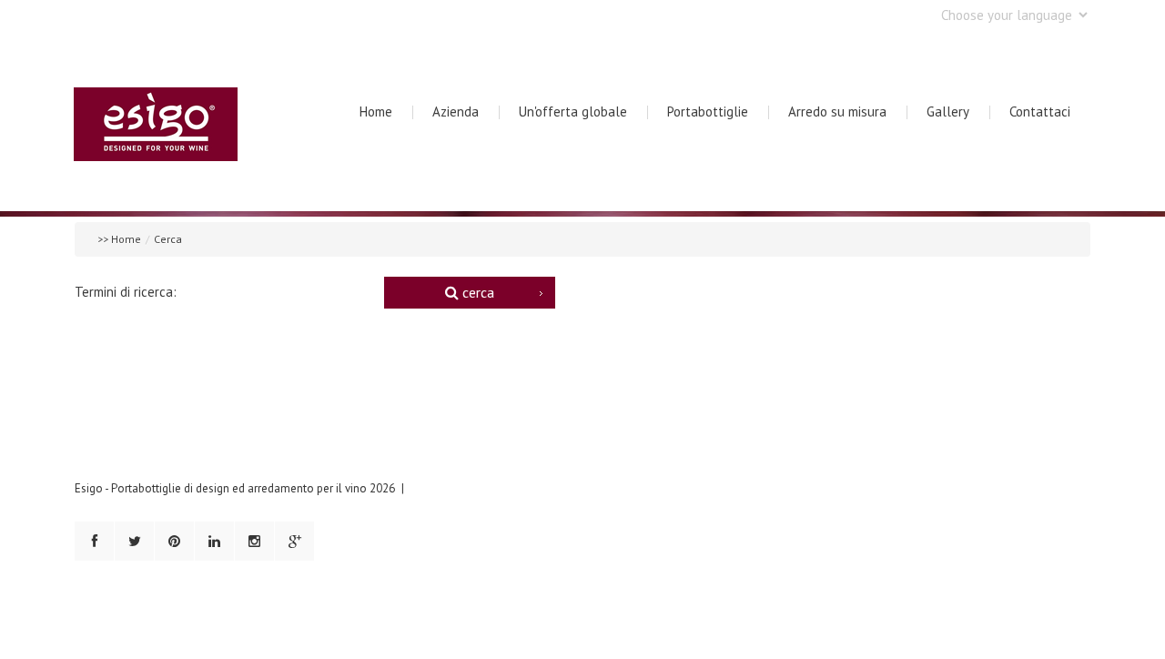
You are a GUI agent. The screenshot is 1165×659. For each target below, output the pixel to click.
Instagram (254, 541)
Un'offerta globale (573, 111)
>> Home (119, 239)
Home (376, 111)
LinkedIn (214, 541)
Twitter (134, 541)
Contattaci (1039, 111)
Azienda (455, 111)
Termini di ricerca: (126, 291)
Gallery (948, 111)
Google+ (294, 541)
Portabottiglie (707, 111)
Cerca (476, 292)
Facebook (94, 541)
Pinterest (174, 541)
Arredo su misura (837, 111)
